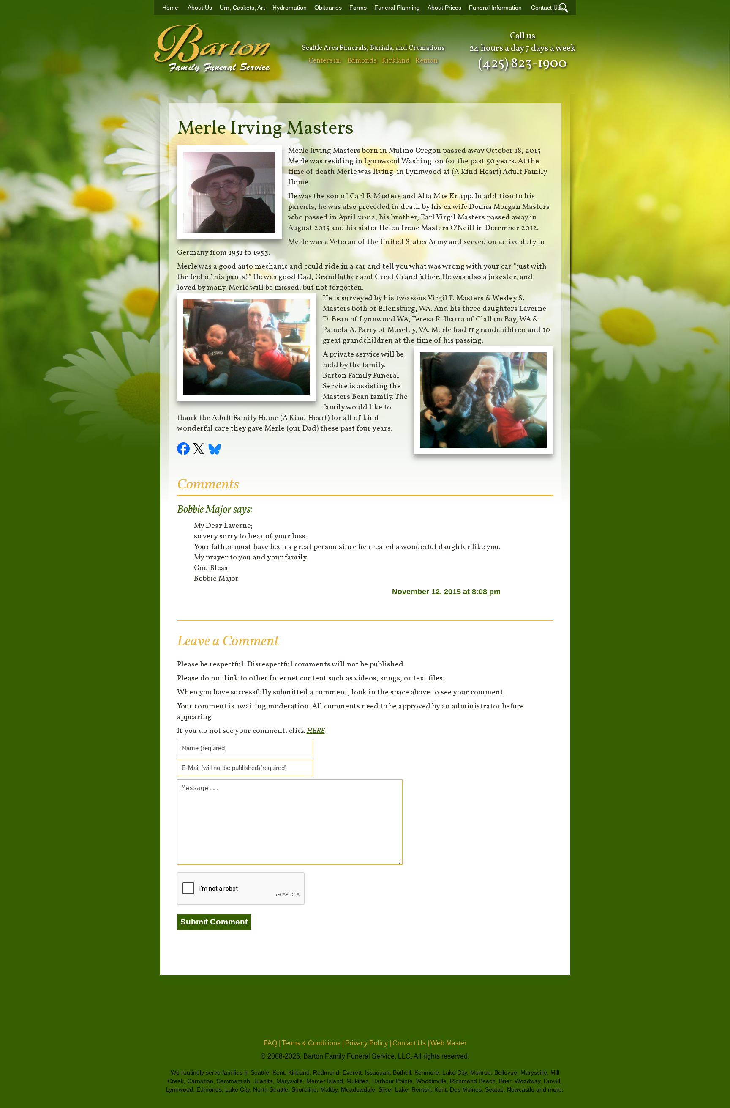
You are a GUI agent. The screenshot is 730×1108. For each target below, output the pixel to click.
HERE (316, 731)
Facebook (184, 450)
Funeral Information (495, 8)
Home (170, 8)
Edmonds (361, 61)
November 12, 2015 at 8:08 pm (446, 591)
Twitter (199, 450)
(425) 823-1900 (522, 64)
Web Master (448, 1043)
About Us (200, 8)
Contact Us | (410, 1043)
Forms (358, 8)
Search (563, 7)
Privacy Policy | (368, 1043)
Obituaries (328, 8)
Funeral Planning (397, 8)
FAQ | (272, 1043)
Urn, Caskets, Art (242, 8)
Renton (426, 61)
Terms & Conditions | (313, 1043)
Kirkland (396, 61)
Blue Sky (215, 450)
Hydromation (289, 8)
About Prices (444, 8)
